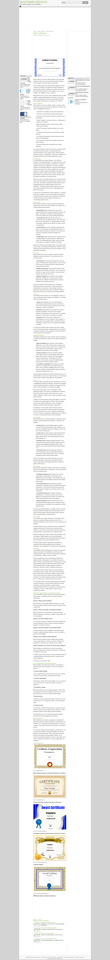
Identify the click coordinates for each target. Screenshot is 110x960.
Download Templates (79, 957)
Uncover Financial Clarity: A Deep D (48, 938)
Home (34, 31)
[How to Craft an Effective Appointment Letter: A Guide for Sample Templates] (37, 929)
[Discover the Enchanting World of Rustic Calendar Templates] (71, 87)
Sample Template (52, 957)
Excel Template (60, 957)
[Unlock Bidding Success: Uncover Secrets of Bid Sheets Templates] (71, 81)
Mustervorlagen (50, 958)
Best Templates (44, 957)
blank (36, 919)
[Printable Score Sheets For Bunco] (37, 923)
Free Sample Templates (69, 957)
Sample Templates (41, 31)
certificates (40, 919)
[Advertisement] (55, 18)
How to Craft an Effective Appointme (49, 927)
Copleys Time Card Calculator (47, 933)
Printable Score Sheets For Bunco (48, 922)
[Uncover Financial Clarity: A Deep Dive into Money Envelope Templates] (37, 939)
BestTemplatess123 (33, 2)
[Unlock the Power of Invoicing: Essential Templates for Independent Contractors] (71, 93)
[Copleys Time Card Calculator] (37, 934)
